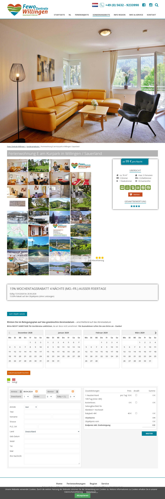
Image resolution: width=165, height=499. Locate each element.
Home (59, 483)
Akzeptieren (82, 495)
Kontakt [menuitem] (151, 15)
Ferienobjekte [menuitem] (82, 15)
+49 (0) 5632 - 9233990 (122, 5)
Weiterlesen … (92, 492)
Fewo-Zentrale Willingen (16, 146)
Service (105, 483)
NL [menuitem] (70, 15)
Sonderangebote (33, 146)
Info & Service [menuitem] (136, 15)
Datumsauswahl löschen (18, 372)
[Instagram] (150, 5)
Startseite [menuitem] (59, 15)
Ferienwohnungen (76, 483)
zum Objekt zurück (17, 314)
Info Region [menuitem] (119, 15)
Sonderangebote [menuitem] (101, 15)
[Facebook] (143, 5)
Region (93, 483)
